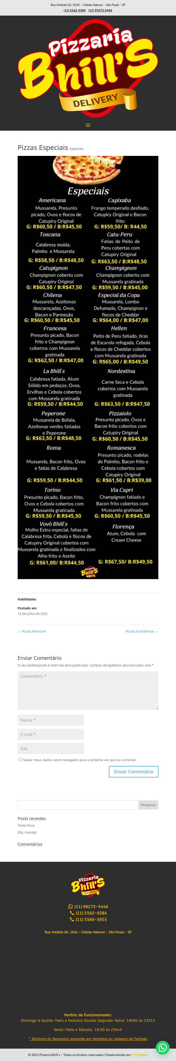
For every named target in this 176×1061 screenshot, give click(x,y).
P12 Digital (140, 1055)
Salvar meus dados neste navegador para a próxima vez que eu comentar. (80, 760)
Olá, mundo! (27, 832)
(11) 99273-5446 (90, 906)
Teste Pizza (26, 825)
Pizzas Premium (32, 631)
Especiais (76, 148)
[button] (163, 1048)
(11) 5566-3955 (91, 919)
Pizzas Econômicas (142, 631)
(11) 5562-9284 (91, 913)
